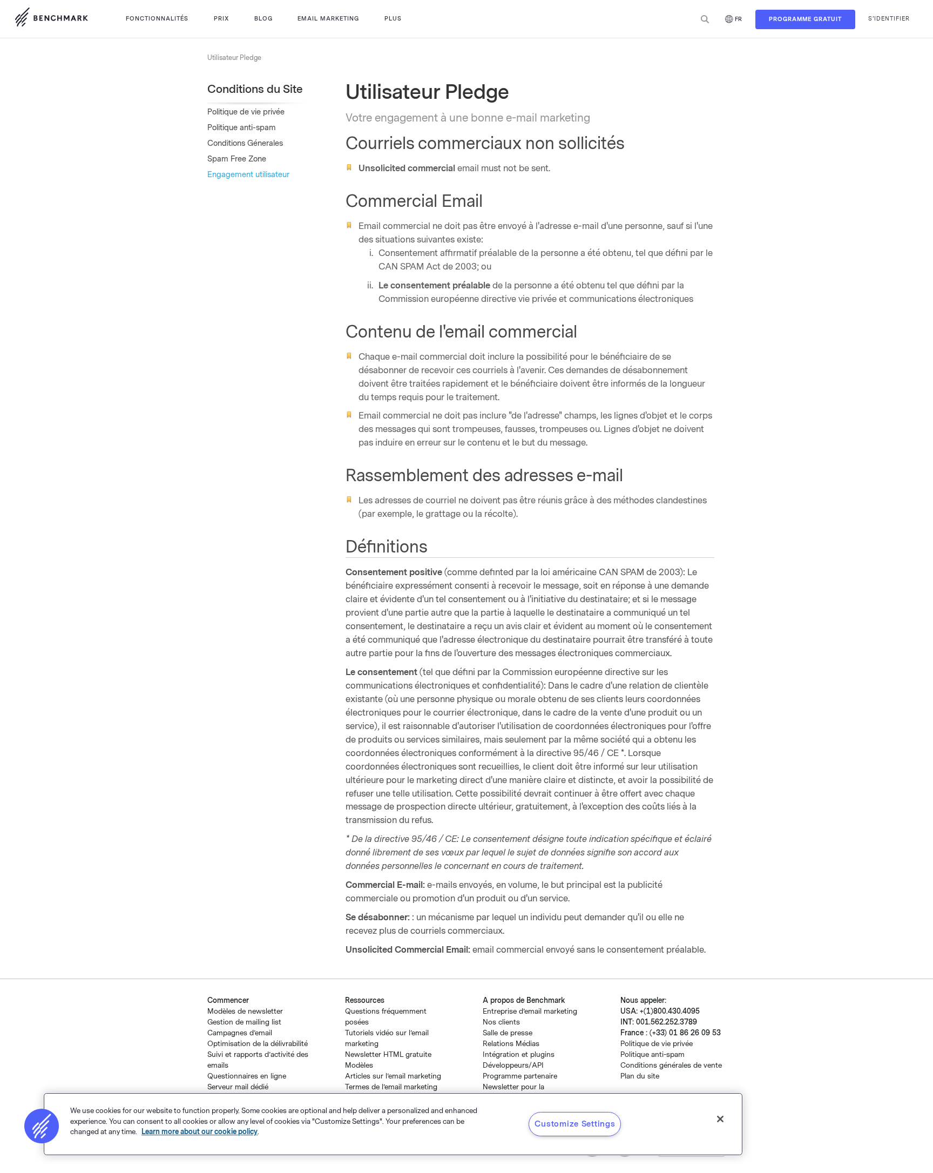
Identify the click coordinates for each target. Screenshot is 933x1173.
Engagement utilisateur (248, 174)
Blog (263, 18)
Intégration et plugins (519, 1054)
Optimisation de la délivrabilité (257, 1044)
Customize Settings (575, 1124)
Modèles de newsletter (245, 1011)
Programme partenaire (520, 1076)
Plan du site (639, 1076)
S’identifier (889, 18)
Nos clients (501, 1022)
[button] (41, 1126)
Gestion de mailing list (244, 1022)
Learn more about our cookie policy (199, 1132)
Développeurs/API (513, 1065)
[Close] (720, 1119)
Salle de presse (507, 1033)
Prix (221, 18)
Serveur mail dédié (237, 1087)
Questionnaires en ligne (246, 1076)
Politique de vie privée (246, 112)
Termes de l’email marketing (391, 1087)
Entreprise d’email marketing (530, 1011)
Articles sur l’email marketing (393, 1076)
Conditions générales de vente (671, 1065)
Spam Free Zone (236, 159)
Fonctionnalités (157, 18)
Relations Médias (511, 1044)
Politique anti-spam (241, 127)
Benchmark (51, 19)
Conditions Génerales (245, 143)
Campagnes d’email (239, 1033)
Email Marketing (328, 18)
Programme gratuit (805, 19)
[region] (393, 1124)
